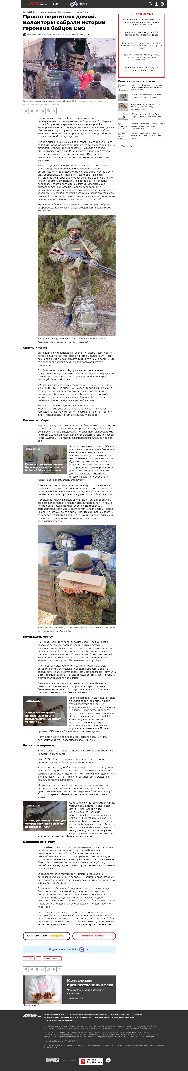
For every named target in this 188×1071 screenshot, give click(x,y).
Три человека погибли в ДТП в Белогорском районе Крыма (141, 68)
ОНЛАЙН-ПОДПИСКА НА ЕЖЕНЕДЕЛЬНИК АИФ (88, 1015)
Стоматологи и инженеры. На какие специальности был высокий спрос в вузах (141, 45)
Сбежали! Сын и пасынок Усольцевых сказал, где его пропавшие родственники (148, 126)
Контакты (137, 1015)
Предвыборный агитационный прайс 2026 (114, 1017)
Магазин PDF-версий (119, 1015)
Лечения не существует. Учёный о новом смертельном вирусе (146, 96)
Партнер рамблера (69, 1060)
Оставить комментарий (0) (94, 936)
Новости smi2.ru (32, 1005)
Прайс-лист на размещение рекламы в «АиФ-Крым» (67, 1017)
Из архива (54, 104)
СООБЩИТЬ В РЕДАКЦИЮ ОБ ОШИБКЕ (60, 1021)
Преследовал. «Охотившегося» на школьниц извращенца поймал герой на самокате (141, 22)
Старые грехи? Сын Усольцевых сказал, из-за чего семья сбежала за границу (147, 135)
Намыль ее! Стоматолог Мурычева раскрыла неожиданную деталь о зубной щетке (146, 87)
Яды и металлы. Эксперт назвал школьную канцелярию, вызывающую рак (145, 106)
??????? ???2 (125, 145)
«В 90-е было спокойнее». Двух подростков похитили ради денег (146, 115)
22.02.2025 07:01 (30, 12)
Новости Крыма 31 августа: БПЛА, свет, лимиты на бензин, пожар (142, 33)
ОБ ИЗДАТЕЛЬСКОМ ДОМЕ (55, 1015)
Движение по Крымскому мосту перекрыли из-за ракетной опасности (141, 57)
